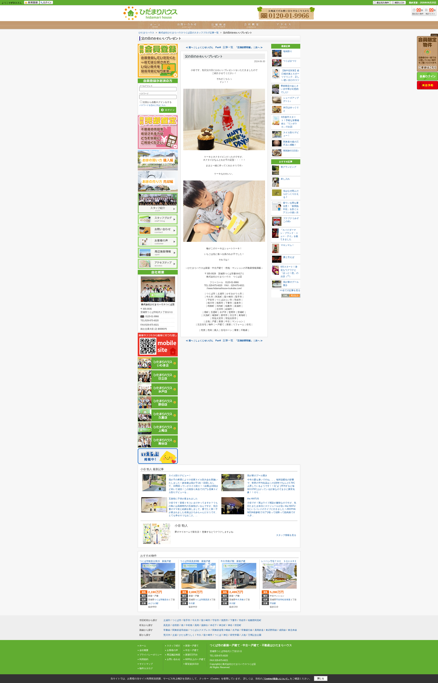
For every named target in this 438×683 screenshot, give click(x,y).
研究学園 (234, 635)
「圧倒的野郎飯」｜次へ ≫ (249, 47)
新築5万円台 (191, 654)
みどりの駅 (153, 603)
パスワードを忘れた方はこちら (152, 105)
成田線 (282, 630)
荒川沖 (166, 635)
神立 (225, 635)
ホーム (142, 645)
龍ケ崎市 (205, 620)
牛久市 (238, 599)
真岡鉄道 (259, 630)
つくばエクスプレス (200, 630)
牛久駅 (192, 603)
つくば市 (158, 599)
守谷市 (279, 599)
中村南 (189, 625)
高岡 (197, 625)
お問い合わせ (173, 659)
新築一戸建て (192, 645)
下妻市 (233, 620)
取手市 (186, 620)
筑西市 (224, 620)
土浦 (174, 635)
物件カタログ (146, 668)
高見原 (206, 599)
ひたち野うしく (187, 635)
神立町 (222, 625)
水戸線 (235, 630)
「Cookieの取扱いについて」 (276, 679)
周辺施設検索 (173, 654)
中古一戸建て (192, 650)
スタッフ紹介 (173, 645)
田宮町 (238, 625)
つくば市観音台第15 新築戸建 (155, 561)
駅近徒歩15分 (192, 664)
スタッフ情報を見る (286, 535)
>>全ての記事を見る (290, 290)
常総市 (242, 620)
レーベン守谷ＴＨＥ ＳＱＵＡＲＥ (279, 561)
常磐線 (166, 630)
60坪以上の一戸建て (195, 659)
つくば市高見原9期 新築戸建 (195, 561)
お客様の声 (172, 650)
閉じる (320, 678)
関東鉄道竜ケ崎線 (221, 630)
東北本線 (292, 630)
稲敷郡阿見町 (254, 620)
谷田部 (175, 625)
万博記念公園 (254, 635)
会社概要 (143, 650)
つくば (218, 635)
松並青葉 (286, 599)
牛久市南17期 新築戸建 (233, 561)
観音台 (166, 599)
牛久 (199, 635)
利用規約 (143, 659)
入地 (243, 635)
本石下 (213, 625)
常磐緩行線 (246, 630)
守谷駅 (273, 603)
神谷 (230, 625)
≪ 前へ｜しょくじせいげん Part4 (203, 47)
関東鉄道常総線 (180, 630)
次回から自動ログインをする (157, 102)
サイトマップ (146, 664)
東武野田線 (271, 630)
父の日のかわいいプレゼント (204, 56)
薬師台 (204, 625)
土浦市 (166, 620)
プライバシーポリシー (150, 654)
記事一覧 (228, 47)
